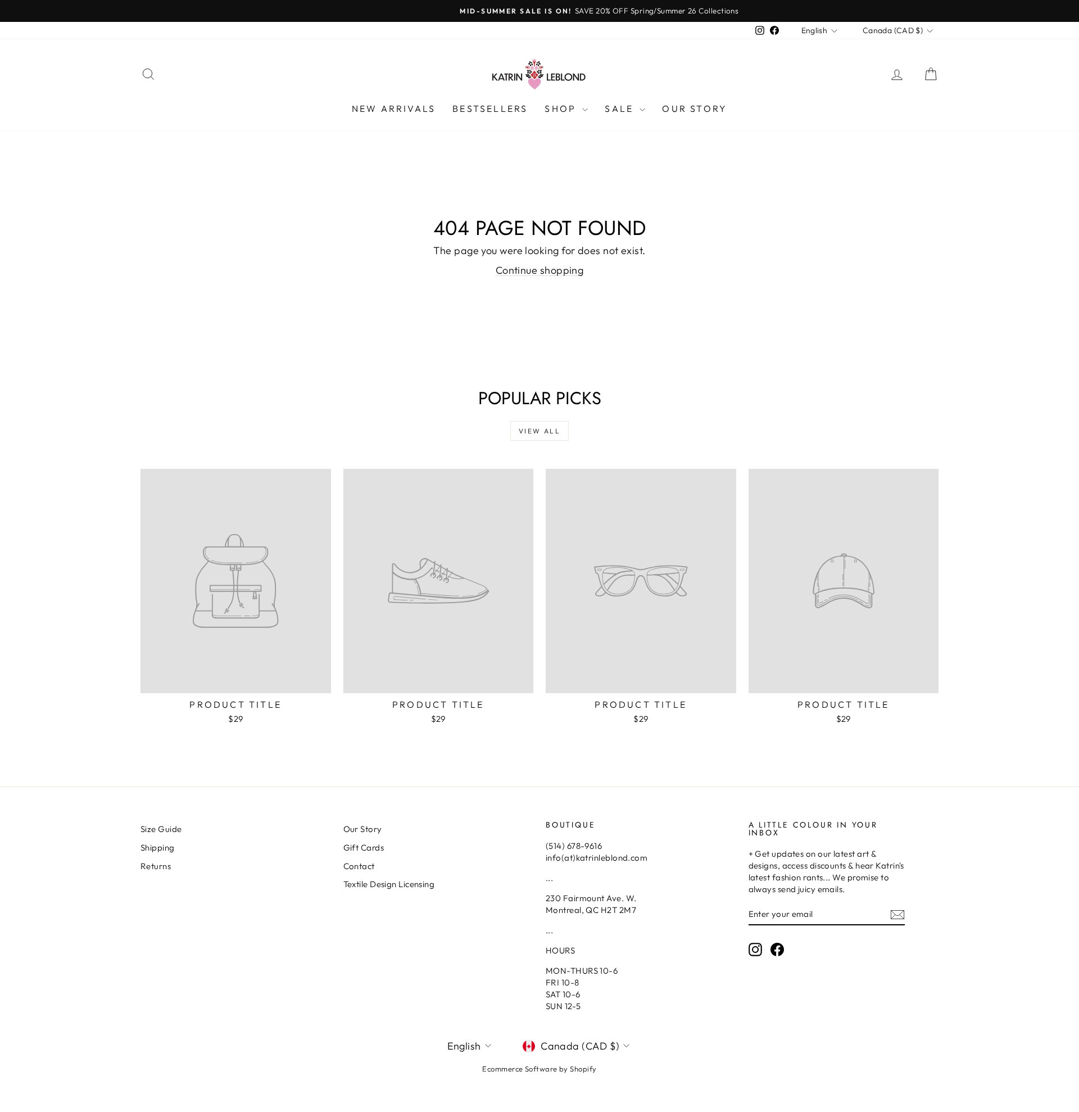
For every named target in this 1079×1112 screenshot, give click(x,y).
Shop (562, 108)
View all (539, 431)
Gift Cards (363, 847)
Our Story (694, 108)
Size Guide (161, 829)
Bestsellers (490, 108)
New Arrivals (394, 108)
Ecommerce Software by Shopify (539, 1068)
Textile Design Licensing (389, 884)
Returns (155, 866)
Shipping (157, 847)
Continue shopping (540, 270)
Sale (621, 108)
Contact (359, 866)
